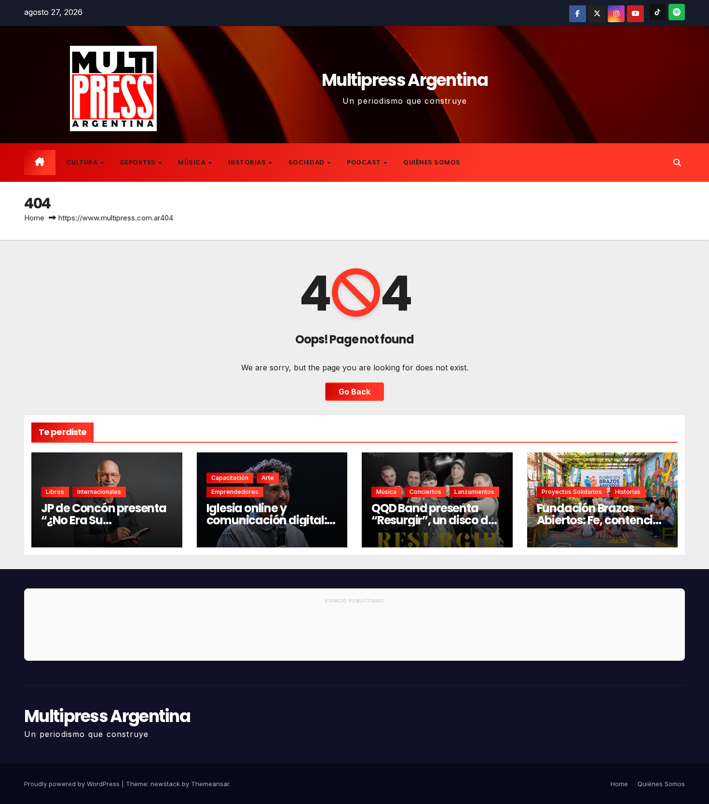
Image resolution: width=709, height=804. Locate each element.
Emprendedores (235, 491)
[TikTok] (657, 12)
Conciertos (425, 491)
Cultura (82, 162)
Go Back (354, 391)
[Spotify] (676, 12)
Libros (55, 491)
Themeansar (210, 784)
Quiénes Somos (432, 162)
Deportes (139, 162)
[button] (677, 162)
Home (34, 217)
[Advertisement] (354, 633)
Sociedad (307, 162)
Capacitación (229, 477)
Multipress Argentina (405, 80)
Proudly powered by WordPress (73, 784)
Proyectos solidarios (572, 491)
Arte (267, 477)
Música (192, 162)
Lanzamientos (474, 491)
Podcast (364, 162)
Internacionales (99, 491)
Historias (248, 162)
